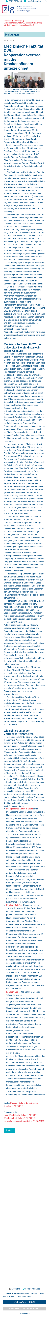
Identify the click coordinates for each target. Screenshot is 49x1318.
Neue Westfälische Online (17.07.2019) (21, 1115)
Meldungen (18, 21)
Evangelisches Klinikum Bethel (19, 809)
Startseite (7, 21)
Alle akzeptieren (24, 1302)
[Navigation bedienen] (43, 11)
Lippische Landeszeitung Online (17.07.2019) (24, 1121)
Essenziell (15, 1289)
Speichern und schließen (24, 1308)
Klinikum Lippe (12, 992)
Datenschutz (24, 1313)
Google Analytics (32, 1289)
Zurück (9, 1130)
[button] (43, 74)
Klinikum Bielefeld (14, 905)
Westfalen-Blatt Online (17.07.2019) (19, 1118)
